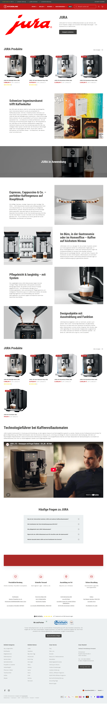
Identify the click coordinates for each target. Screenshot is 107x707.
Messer (6, 678)
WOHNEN (49, 6)
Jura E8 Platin (66, 599)
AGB (19, 697)
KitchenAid (31, 656)
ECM (29, 675)
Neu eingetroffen (8, 648)
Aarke (29, 670)
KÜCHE (34, 6)
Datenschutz (6, 697)
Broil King (30, 659)
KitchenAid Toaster (41, 601)
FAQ (50, 648)
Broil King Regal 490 (40, 596)
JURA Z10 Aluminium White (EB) (63, 80)
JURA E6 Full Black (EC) (10, 414)
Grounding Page (53, 680)
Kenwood (30, 680)
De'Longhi (30, 662)
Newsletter (52, 659)
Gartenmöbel (7, 659)
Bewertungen (52, 683)
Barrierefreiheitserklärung (56, 678)
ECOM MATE (25, 696)
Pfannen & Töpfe (8, 670)
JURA (29, 648)
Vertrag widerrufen (85, 666)
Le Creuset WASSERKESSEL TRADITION (40, 605)
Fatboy (91, 596)
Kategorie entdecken (68, 32)
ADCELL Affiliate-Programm (56, 672)
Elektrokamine (8, 656)
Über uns (51, 651)
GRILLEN (41, 6)
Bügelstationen (8, 653)
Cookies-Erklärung (54, 670)
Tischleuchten (7, 672)
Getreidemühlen (8, 662)
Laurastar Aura (91, 601)
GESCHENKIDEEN (60, 6)
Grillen (5, 675)
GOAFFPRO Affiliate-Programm (57, 675)
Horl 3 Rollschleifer (41, 599)
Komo (29, 672)
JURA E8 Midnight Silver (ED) (12, 80)
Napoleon (30, 651)
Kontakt (51, 653)
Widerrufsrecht (24, 697)
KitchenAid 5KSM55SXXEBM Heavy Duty (15, 601)
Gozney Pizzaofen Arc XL (15, 599)
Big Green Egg (31, 653)
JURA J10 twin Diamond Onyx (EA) (38, 80)
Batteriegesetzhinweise (55, 662)
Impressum (13, 697)
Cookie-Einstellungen (55, 667)
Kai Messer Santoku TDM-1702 (91, 599)
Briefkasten (15, 596)
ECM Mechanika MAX (66, 596)
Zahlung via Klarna (54, 664)
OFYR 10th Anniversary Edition (66, 605)
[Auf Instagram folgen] (9, 690)
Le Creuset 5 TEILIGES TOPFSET (15, 605)
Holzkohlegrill (7, 667)
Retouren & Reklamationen (56, 656)
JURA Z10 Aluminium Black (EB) (88, 80)
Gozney (29, 667)
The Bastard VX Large (91, 605)
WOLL (29, 664)
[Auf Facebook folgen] (5, 690)
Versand (32, 697)
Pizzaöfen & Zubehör (9, 664)
